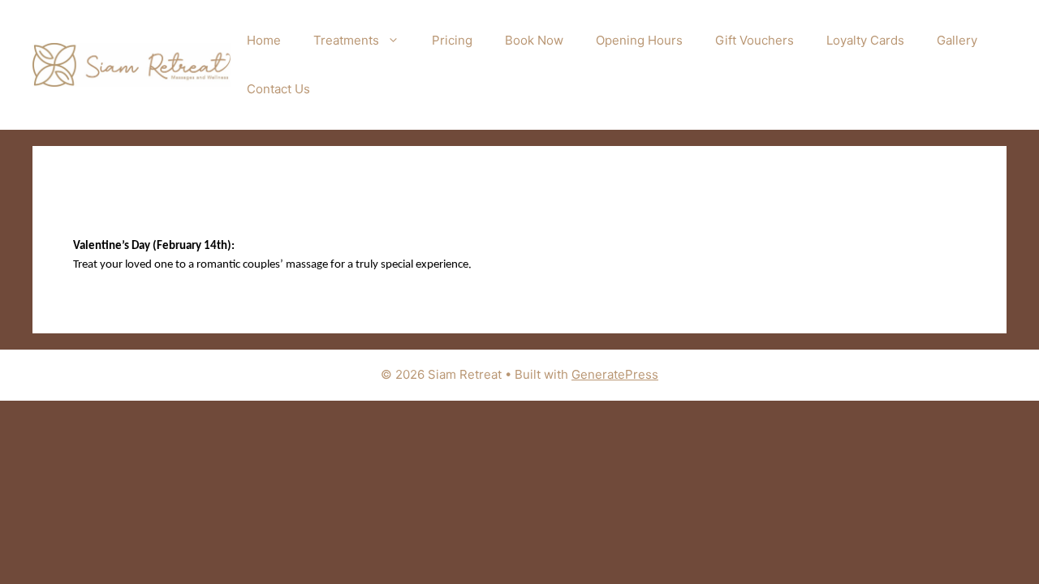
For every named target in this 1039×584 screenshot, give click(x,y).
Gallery (957, 40)
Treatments (346, 40)
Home (264, 40)
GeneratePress (614, 374)
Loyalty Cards (865, 40)
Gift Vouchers (754, 40)
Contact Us (278, 89)
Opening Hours (639, 40)
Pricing (452, 40)
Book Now (534, 40)
